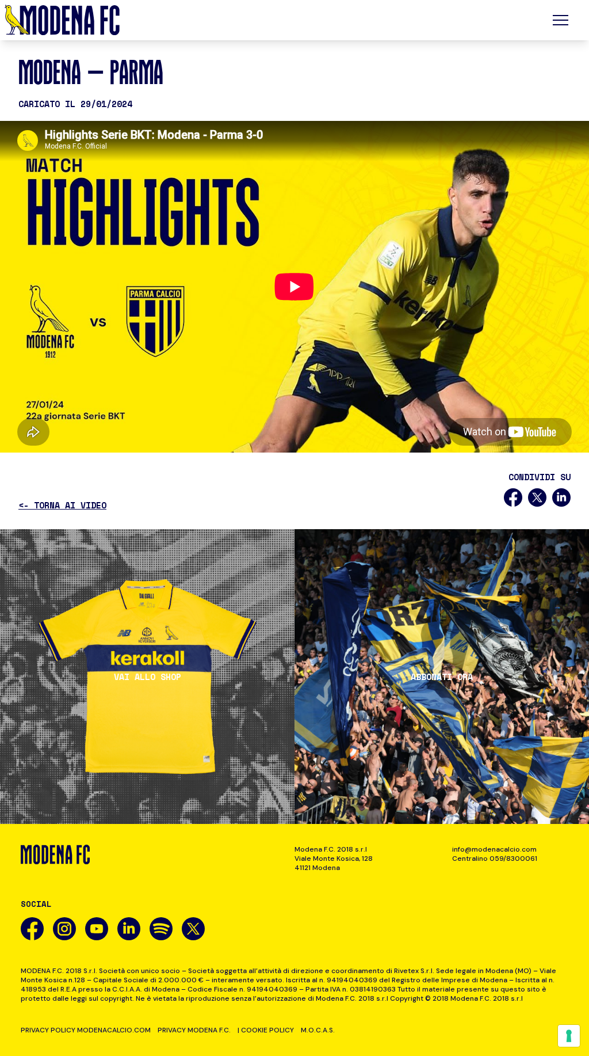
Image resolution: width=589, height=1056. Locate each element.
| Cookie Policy (266, 1030)
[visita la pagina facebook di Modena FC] (32, 928)
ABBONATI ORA (442, 677)
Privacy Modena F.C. (194, 1030)
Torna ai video (62, 505)
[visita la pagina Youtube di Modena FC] (96, 928)
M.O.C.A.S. (318, 1030)
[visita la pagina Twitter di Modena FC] (193, 928)
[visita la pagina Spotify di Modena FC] (161, 928)
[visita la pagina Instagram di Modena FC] (64, 928)
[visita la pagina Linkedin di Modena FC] (128, 928)
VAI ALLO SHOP (147, 677)
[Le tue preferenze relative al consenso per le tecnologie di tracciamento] (569, 1036)
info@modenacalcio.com (494, 849)
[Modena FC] (62, 20)
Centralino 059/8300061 (494, 858)
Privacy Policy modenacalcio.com (86, 1030)
